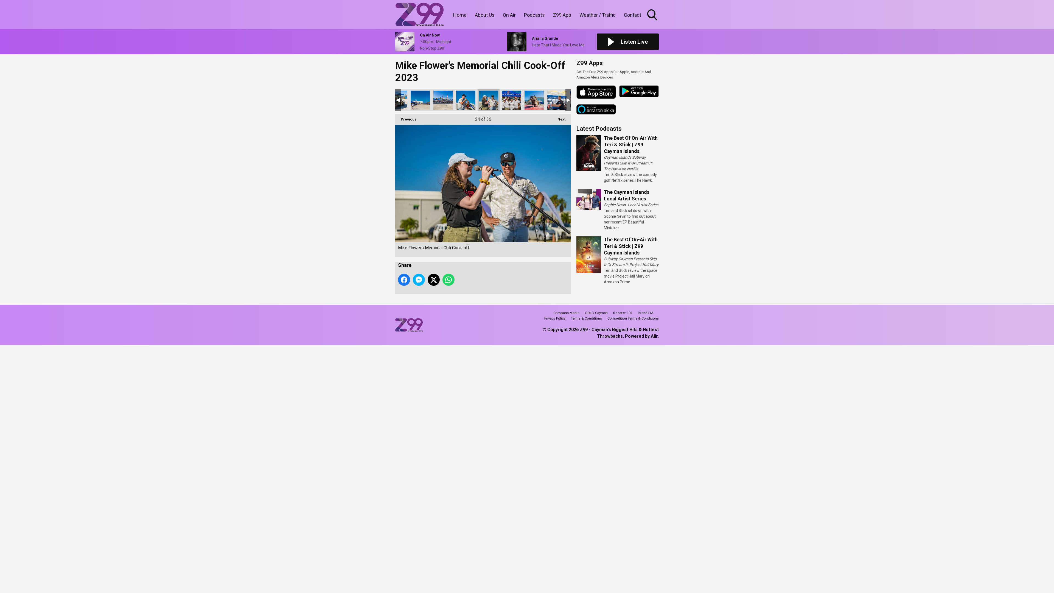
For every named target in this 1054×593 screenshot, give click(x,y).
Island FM (645, 313)
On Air (509, 15)
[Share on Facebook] (404, 280)
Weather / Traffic (597, 15)
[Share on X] (434, 280)
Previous (405, 119)
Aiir (654, 336)
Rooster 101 (622, 313)
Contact (632, 15)
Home (460, 15)
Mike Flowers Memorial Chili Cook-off (420, 100)
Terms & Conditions (586, 318)
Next (558, 119)
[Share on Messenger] (419, 280)
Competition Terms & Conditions (633, 318)
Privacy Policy (554, 318)
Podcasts (534, 15)
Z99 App (562, 15)
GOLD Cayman (596, 313)
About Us (485, 15)
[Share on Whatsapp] (448, 280)
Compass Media (566, 313)
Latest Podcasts (599, 128)
